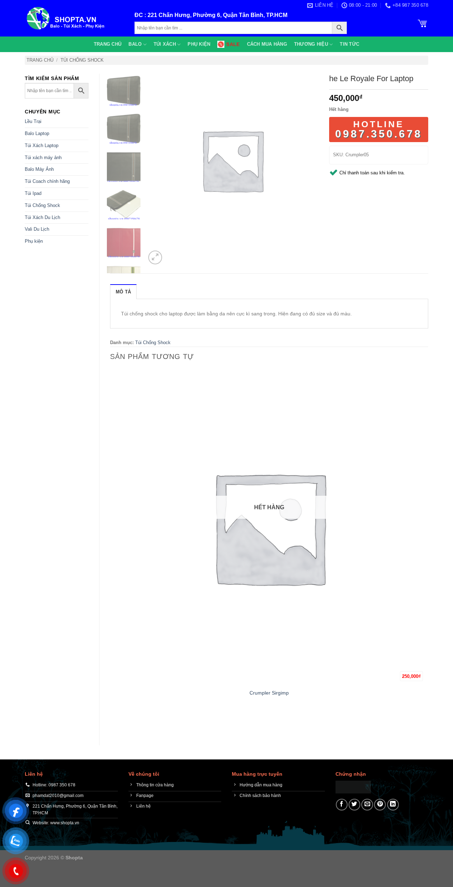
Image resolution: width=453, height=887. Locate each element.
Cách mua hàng (267, 44)
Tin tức (349, 44)
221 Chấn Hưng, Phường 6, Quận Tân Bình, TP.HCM (217, 15)
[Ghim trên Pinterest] (380, 804)
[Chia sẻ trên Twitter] (354, 804)
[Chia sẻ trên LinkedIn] (393, 804)
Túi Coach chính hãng (47, 181)
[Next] (172, 253)
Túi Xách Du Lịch (42, 217)
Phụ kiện (199, 44)
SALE (233, 44)
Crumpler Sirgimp (269, 693)
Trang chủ (107, 44)
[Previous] (113, 722)
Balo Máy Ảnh (39, 169)
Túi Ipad (33, 193)
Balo (135, 44)
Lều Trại (33, 121)
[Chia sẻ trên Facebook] (342, 804)
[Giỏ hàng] (422, 22)
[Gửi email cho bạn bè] (367, 804)
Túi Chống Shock (82, 60)
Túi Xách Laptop (41, 145)
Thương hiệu (311, 44)
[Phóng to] (155, 257)
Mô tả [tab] (123, 291)
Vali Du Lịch (37, 229)
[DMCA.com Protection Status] (353, 787)
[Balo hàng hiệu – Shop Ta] (74, 18)
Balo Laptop (37, 133)
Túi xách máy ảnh (43, 157)
